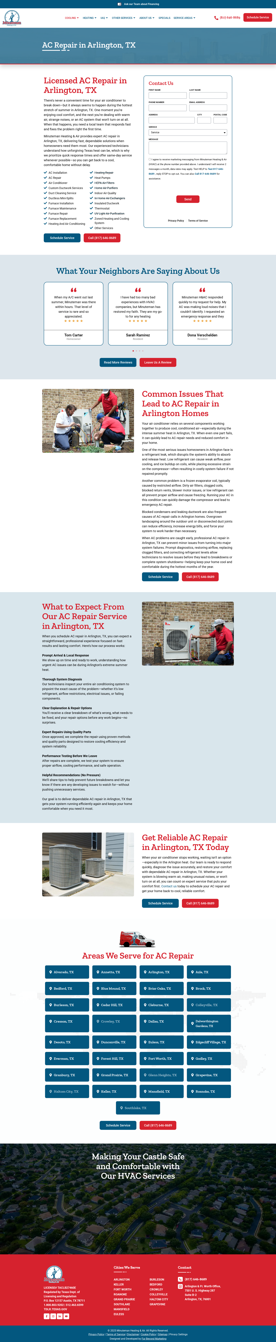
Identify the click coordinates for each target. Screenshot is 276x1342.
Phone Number (156, 102)
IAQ (103, 17)
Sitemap (162, 1334)
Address (153, 115)
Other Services (122, 17)
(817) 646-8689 (230, 17)
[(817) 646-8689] (216, 18)
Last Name (195, 90)
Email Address (197, 102)
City (199, 115)
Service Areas (183, 17)
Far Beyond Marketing (154, 1338)
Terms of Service (115, 1334)
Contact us (169, 886)
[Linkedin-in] (60, 1316)
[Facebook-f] (47, 1316)
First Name (155, 90)
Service (153, 127)
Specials (164, 17)
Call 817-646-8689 (205, 173)
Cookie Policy (148, 1334)
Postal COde (220, 115)
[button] (257, 17)
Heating (88, 17)
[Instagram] (53, 1316)
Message (153, 139)
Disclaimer (133, 1334)
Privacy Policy (96, 1334)
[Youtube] (66, 1316)
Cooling (70, 17)
